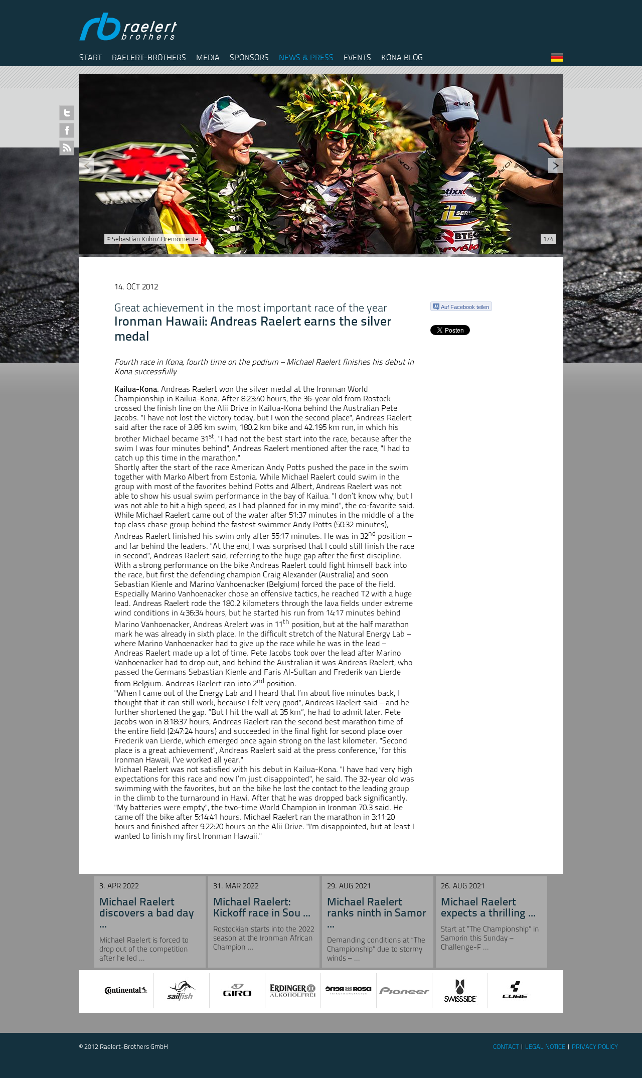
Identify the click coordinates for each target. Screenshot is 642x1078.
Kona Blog (402, 57)
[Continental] (126, 990)
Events (357, 57)
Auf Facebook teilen (465, 307)
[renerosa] (349, 990)
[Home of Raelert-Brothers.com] (129, 38)
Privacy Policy (595, 1046)
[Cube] (516, 990)
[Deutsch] (557, 59)
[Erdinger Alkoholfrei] (293, 990)
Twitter (66, 112)
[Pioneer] (404, 990)
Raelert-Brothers (149, 57)
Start (90, 57)
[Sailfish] (181, 990)
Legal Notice (545, 1046)
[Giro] (237, 990)
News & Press (306, 57)
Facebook (66, 130)
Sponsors (249, 57)
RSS (66, 148)
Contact (506, 1046)
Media (208, 57)
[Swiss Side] (460, 990)
